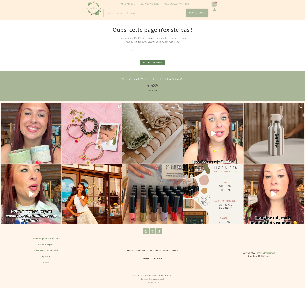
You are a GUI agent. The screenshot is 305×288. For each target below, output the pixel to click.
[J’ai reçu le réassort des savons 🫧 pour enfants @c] (31, 194)
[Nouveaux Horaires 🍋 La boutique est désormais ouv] (213, 194)
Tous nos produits (149, 4)
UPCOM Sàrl (155, 283)
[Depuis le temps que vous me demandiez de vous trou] (92, 133)
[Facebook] (146, 231)
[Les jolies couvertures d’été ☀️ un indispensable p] (152, 133)
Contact (46, 262)
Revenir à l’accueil (152, 62)
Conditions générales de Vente (46, 238)
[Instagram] (152, 231)
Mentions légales (45, 244)
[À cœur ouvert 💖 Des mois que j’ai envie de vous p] (31, 133)
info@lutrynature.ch (266, 253)
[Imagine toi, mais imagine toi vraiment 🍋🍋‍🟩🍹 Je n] (274, 194)
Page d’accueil (127, 4)
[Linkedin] (159, 231)
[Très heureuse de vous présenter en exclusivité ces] (213, 133)
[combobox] (144, 13)
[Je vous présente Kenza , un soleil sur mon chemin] (92, 194)
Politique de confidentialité (46, 250)
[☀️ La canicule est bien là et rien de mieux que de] (274, 133)
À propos (46, 256)
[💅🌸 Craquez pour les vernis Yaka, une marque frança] (152, 194)
